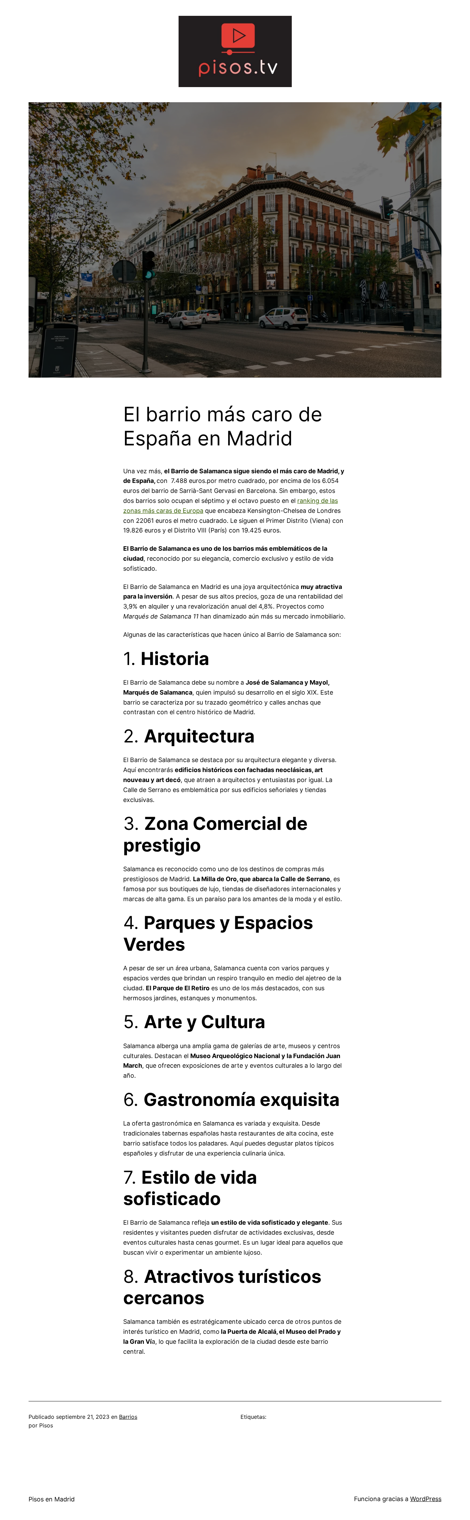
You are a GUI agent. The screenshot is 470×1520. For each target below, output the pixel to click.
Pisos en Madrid (52, 1499)
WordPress (425, 1498)
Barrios (128, 1416)
